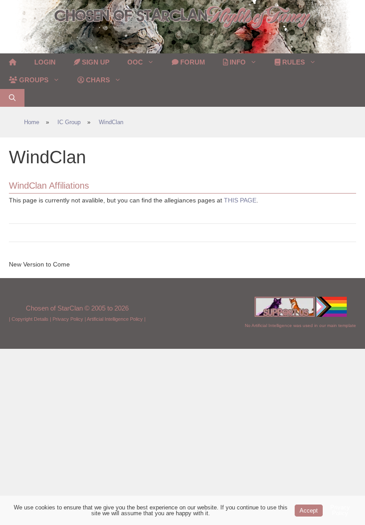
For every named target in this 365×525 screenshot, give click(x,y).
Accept (309, 510)
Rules (292, 62)
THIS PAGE (240, 200)
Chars (97, 80)
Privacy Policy (68, 319)
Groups (33, 80)
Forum (191, 62)
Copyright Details (30, 319)
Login (45, 62)
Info (237, 62)
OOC (135, 62)
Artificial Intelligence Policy (115, 319)
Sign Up (95, 62)
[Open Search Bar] (12, 98)
